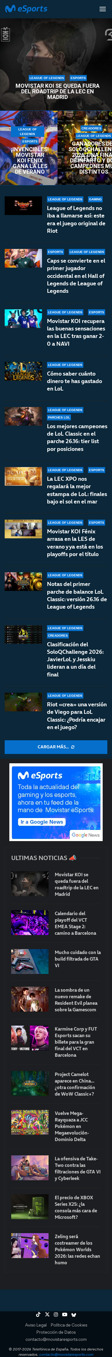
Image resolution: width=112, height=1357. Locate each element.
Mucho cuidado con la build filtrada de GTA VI (78, 959)
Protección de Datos (56, 1332)
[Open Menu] (103, 9)
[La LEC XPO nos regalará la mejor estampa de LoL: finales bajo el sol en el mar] (23, 476)
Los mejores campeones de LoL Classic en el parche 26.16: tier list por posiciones (77, 437)
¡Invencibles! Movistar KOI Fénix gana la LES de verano (30, 161)
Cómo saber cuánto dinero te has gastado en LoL (74, 381)
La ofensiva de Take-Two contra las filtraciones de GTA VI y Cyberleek (78, 1168)
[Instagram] (56, 1314)
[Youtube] (64, 1314)
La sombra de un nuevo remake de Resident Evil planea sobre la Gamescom (76, 1000)
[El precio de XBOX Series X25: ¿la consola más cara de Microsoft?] (30, 1206)
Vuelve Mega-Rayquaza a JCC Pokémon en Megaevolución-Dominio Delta (72, 1126)
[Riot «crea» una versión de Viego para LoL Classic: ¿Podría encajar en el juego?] (23, 702)
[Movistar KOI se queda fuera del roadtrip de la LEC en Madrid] (30, 883)
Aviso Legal (36, 1325)
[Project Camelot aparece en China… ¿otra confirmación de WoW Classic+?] (30, 1083)
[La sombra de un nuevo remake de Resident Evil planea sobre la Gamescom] (30, 999)
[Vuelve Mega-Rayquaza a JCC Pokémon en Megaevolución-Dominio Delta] (30, 1122)
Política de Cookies (69, 1325)
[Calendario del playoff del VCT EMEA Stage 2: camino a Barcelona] (30, 922)
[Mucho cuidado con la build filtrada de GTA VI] (30, 961)
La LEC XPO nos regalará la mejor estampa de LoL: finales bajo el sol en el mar (77, 490)
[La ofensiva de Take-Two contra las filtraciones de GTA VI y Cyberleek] (30, 1167)
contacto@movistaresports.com (56, 1339)
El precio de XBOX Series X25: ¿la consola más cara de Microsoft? (76, 1207)
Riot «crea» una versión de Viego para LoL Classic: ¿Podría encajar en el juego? (77, 715)
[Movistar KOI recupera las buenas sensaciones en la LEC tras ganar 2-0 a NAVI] (23, 318)
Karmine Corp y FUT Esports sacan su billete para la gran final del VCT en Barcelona (76, 1042)
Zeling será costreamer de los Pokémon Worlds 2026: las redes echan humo (77, 1249)
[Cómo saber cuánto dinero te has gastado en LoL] (23, 371)
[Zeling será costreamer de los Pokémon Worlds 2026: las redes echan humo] (30, 1245)
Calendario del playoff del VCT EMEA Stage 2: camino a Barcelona (75, 923)
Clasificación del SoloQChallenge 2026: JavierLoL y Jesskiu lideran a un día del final (75, 659)
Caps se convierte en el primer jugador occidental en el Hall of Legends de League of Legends (76, 276)
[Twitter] (47, 1314)
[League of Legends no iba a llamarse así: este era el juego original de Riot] (23, 205)
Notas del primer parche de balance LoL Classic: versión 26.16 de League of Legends (77, 595)
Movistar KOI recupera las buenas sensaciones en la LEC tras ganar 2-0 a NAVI (76, 332)
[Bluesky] (73, 1314)
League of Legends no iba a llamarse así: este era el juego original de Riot (76, 219)
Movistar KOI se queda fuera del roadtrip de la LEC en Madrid (58, 91)
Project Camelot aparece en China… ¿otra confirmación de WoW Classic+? (75, 1084)
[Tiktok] (38, 1314)
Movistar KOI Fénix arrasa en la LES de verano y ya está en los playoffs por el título (75, 542)
